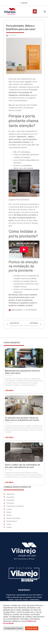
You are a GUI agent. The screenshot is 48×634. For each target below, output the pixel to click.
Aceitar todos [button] (32, 628)
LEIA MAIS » (9, 390)
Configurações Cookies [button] (13, 628)
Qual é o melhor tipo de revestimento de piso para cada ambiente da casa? (22, 466)
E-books (24, 3)
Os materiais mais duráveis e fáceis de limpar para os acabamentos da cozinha (22, 419)
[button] (35, 11)
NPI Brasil (31, 559)
